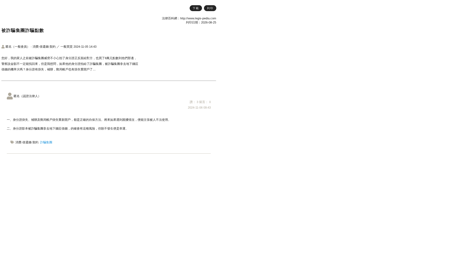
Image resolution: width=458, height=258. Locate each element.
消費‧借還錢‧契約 (44, 46)
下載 (196, 8)
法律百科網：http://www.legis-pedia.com (189, 18)
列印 (210, 8)
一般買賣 (66, 46)
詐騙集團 (46, 142)
